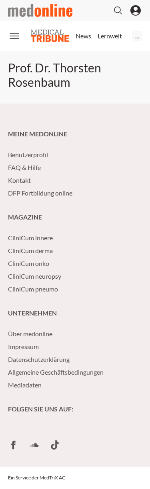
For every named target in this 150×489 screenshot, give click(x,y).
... (137, 36)
